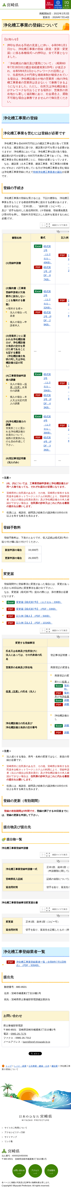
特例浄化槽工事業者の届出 (47, 172)
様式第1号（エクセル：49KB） (48, 254)
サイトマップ (10, 1137)
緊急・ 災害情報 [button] (49, 4)
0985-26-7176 (18, 1033)
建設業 (55, 1066)
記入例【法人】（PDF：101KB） (34, 622)
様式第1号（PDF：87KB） (47, 273)
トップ (9, 1066)
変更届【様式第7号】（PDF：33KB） (36, 609)
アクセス (35, 1170)
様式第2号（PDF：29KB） (47, 318)
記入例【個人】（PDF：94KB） (33, 616)
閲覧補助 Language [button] (58, 6)
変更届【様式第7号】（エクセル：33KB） (39, 602)
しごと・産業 (20, 1066)
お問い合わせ (19, 1170)
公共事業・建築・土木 (39, 1066)
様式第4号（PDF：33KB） (47, 443)
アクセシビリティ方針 (14, 1132)
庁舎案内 (51, 1170)
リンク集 (8, 1141)
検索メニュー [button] (66, 6)
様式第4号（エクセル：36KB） (48, 424)
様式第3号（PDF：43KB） (47, 401)
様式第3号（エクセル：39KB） (48, 382)
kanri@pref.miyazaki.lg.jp (36, 1041)
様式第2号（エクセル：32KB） (48, 299)
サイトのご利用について (15, 1128)
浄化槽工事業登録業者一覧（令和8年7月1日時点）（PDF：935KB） (41, 963)
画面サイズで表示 (59, 225)
